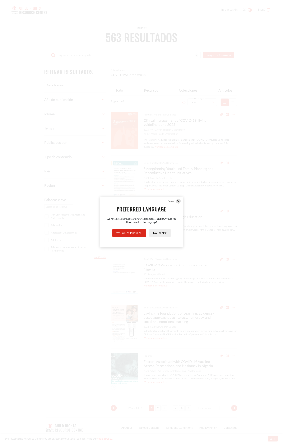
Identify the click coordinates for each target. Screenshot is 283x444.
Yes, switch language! (129, 233)
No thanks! (160, 233)
